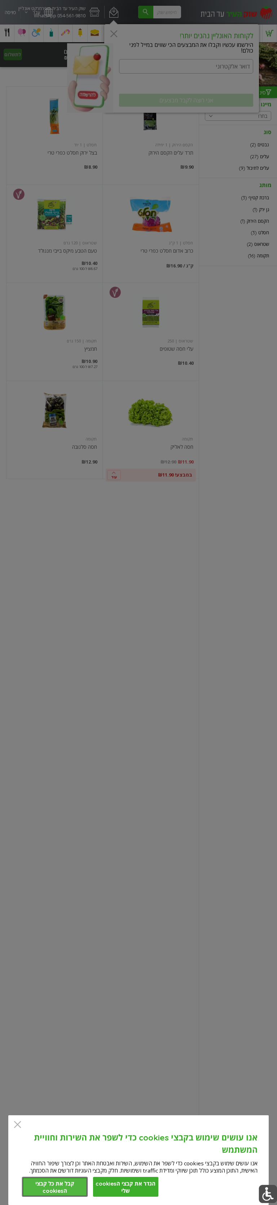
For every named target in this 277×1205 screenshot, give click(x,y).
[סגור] (17, 1125)
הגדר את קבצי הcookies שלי (125, 1187)
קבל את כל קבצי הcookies (54, 1187)
